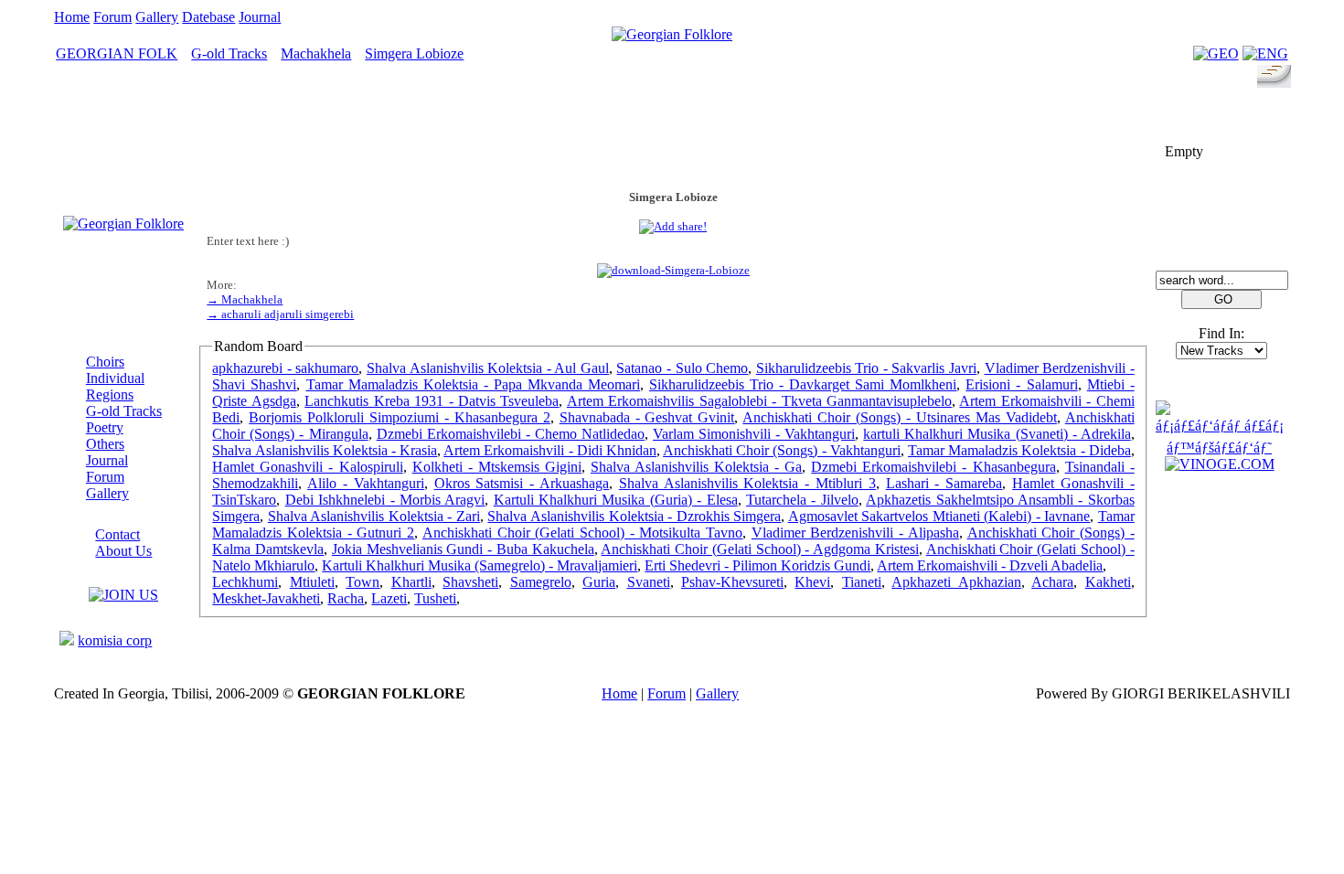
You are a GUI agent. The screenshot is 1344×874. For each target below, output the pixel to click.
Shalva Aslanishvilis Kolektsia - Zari (374, 516)
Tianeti (861, 582)
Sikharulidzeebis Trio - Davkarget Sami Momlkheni (802, 384)
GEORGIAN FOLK (116, 53)
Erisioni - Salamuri (1021, 384)
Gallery (156, 17)
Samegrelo (540, 582)
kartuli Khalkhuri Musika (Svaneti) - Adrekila (996, 434)
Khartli (411, 582)
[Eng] (1265, 53)
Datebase (208, 17)
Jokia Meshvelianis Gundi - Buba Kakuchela (463, 549)
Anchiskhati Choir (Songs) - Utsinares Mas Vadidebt (899, 417)
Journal (260, 17)
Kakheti (1108, 582)
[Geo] (1216, 53)
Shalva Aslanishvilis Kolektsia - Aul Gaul (488, 368)
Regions (109, 394)
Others (105, 444)
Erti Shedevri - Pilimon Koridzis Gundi (757, 565)
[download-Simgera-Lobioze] (673, 270)
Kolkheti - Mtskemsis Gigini (496, 466)
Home (72, 17)
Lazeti (389, 598)
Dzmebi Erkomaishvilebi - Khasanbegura (933, 466)
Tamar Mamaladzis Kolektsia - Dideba (1019, 450)
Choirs (105, 361)
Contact (117, 534)
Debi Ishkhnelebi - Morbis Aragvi (385, 499)
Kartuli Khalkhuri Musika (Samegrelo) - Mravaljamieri (479, 565)
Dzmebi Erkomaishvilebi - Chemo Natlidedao (511, 434)
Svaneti (648, 582)
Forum (112, 17)
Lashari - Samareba (944, 483)
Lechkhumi (245, 582)
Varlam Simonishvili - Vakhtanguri (754, 434)
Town (362, 582)
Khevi (812, 582)
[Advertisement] (673, 134)
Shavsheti (470, 582)
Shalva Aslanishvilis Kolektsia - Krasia (324, 450)
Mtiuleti (312, 582)
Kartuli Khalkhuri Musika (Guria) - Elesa (616, 499)
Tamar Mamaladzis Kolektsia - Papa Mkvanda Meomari (473, 384)
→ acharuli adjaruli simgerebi (280, 314)
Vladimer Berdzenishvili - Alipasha (855, 532)
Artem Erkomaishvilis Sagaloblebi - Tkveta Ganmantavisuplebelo (759, 401)
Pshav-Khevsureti (732, 582)
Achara (1052, 582)
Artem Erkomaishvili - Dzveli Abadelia (990, 565)
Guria (598, 582)
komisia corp (115, 640)
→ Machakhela (245, 299)
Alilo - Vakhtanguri (365, 483)
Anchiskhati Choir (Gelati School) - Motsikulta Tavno (582, 532)
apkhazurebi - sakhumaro (285, 368)
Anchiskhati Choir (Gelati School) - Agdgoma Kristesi (760, 549)
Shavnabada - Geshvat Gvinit (647, 417)
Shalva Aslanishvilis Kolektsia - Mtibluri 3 (747, 483)
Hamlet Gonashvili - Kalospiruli (307, 466)
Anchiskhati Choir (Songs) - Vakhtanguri (782, 450)
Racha (345, 598)
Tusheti (435, 598)
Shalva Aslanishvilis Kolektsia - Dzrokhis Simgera (634, 516)
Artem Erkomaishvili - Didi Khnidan (549, 450)
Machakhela (316, 53)
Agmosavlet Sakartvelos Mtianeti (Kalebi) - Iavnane (939, 516)
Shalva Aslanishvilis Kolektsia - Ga (696, 466)
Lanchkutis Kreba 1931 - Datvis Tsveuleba (431, 401)
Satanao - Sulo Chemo (682, 368)
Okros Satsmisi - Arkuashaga (521, 483)
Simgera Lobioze (414, 53)
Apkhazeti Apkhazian (955, 582)
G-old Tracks (229, 53)
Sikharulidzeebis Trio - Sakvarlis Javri (866, 368)
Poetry (104, 427)
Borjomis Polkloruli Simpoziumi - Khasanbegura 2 (399, 417)
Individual (115, 378)
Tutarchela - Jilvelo (802, 499)
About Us (123, 551)
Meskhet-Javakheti (266, 598)
